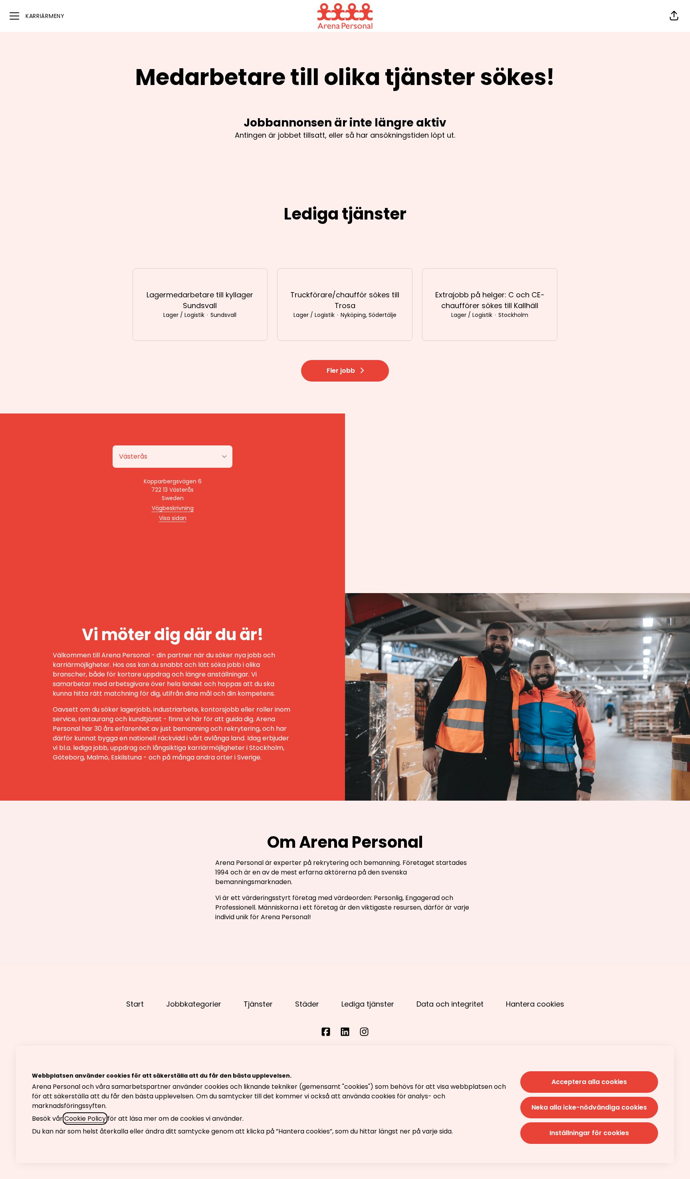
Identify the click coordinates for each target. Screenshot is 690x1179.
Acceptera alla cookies (589, 1081)
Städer (307, 1004)
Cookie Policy (85, 1118)
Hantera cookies (535, 1004)
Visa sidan (172, 518)
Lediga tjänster (367, 1004)
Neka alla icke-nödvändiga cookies (589, 1107)
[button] (674, 16)
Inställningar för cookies (589, 1132)
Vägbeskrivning (173, 508)
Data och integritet (450, 1004)
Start (135, 1004)
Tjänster (258, 1004)
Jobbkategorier (193, 1004)
